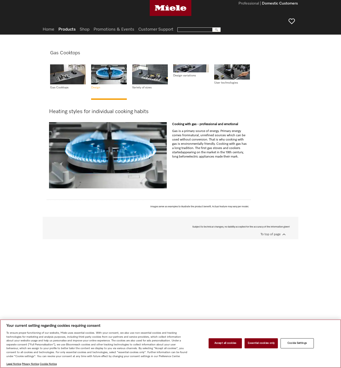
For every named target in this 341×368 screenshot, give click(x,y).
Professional (248, 3)
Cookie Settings (297, 343)
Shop (85, 29)
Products (67, 29)
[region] (170, 343)
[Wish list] (292, 21)
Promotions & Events (114, 29)
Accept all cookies (225, 343)
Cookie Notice (48, 364)
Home (48, 29)
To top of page (271, 234)
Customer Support (155, 29)
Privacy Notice (30, 364)
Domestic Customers (280, 3)
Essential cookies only (261, 343)
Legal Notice (13, 364)
